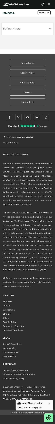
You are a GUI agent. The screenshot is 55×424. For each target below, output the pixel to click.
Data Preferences (11, 352)
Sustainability (9, 322)
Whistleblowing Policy (13, 378)
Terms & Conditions (12, 344)
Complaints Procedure (13, 326)
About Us (7, 301)
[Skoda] (9, 13)
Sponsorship (9, 310)
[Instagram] (46, 117)
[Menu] (49, 4)
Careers (6, 306)
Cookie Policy (9, 356)
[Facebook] (9, 117)
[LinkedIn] (37, 117)
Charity (6, 314)
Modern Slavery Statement (15, 370)
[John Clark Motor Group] (16, 4)
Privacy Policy (9, 348)
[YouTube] (27, 117)
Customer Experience (13, 330)
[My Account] (42, 4)
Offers (6, 318)
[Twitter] (18, 117)
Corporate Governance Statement (19, 374)
